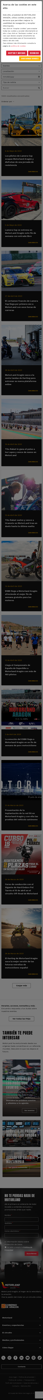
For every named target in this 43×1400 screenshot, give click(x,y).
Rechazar (34, 53)
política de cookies (18, 46)
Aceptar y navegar (16, 53)
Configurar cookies (30, 58)
